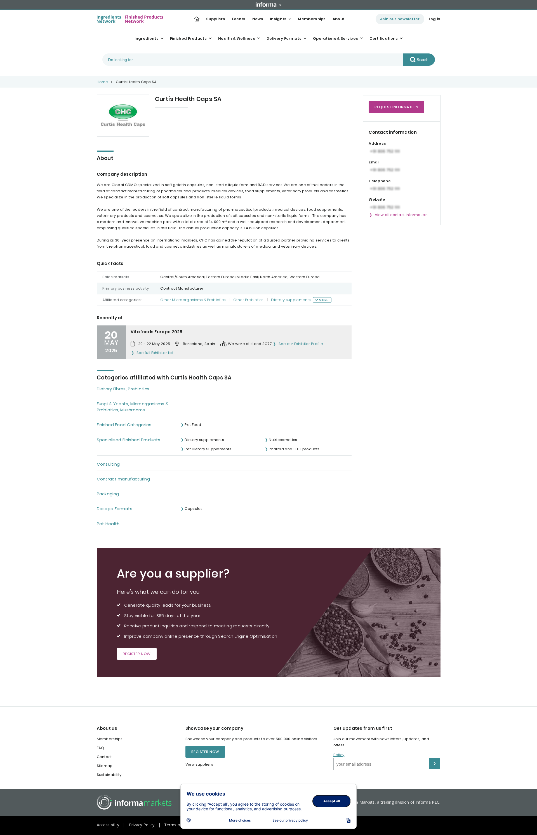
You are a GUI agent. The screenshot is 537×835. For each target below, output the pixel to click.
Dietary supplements (291, 299)
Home (102, 82)
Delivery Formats (284, 38)
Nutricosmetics (283, 439)
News (257, 19)
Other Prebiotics (248, 299)
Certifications (383, 38)
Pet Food (193, 424)
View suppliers (199, 764)
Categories (165, 115)
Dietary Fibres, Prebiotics (123, 389)
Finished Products (188, 38)
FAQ (100, 747)
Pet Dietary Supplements (208, 449)
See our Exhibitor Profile (301, 343)
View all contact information (401, 214)
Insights (278, 19)
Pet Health (108, 524)
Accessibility (108, 824)
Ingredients (147, 38)
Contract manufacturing (123, 479)
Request (396, 107)
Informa (268, 4)
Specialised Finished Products (129, 440)
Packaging (108, 494)
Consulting (108, 464)
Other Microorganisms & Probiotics (193, 299)
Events (239, 19)
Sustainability (109, 774)
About (339, 19)
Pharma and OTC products (294, 449)
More (323, 300)
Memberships (312, 19)
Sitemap (105, 765)
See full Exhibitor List (155, 352)
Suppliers (215, 19)
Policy (339, 754)
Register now (137, 653)
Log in (435, 19)
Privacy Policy (142, 824)
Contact (104, 756)
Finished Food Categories (124, 425)
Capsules (193, 508)
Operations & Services (335, 38)
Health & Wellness (236, 38)
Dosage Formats (115, 509)
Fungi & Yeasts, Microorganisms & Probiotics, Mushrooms (133, 407)
